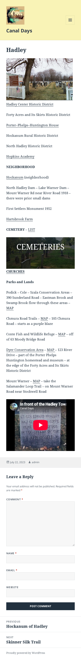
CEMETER (34, 246)
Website (12, 587)
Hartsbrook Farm (19, 219)
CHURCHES (15, 271)
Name (11, 553)
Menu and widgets (70, 24)
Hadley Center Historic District (29, 104)
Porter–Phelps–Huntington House (32, 125)
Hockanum (14, 177)
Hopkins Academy (20, 156)
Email (11, 570)
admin (35, 462)
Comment (14, 499)
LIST (31, 229)
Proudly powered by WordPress (25, 653)
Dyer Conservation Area (24, 349)
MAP (10, 308)
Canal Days (19, 30)
